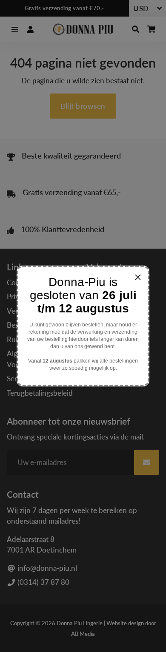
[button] (138, 277)
